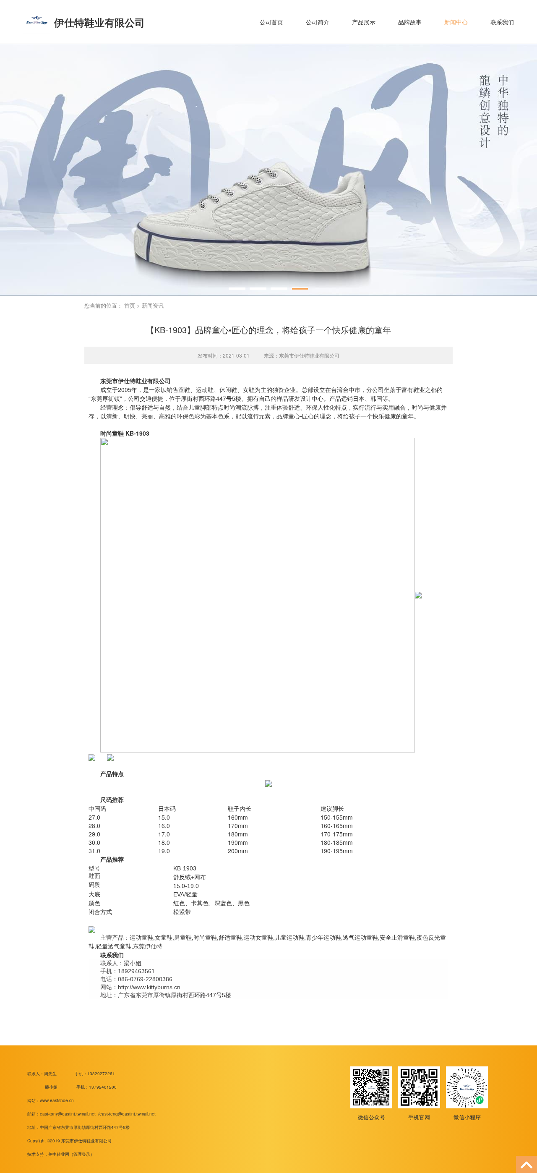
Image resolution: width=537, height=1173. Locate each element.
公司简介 (317, 22)
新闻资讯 (153, 305)
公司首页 (271, 22)
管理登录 (81, 1154)
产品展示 (363, 22)
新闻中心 (456, 22)
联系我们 (502, 22)
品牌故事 (410, 22)
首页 (129, 305)
